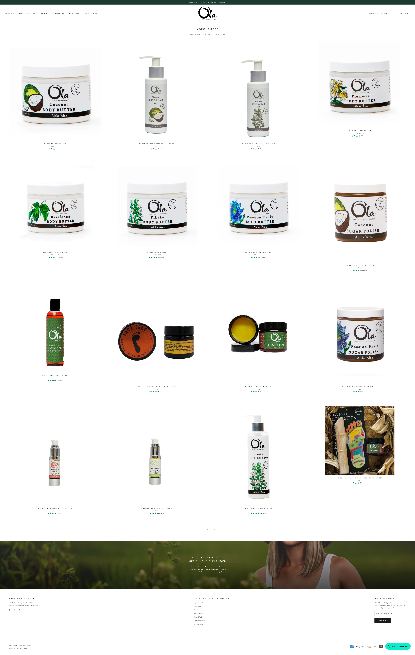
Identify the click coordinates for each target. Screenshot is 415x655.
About (96, 13)
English (372, 13)
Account (384, 13)
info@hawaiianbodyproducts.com (31, 605)
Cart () (404, 13)
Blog (86, 13)
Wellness (59, 13)
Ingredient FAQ (199, 603)
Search (394, 13)
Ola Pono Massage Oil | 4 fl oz (55, 375)
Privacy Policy (198, 613)
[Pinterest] (19, 610)
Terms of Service (199, 621)
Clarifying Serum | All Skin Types (55, 508)
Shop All (9, 13)
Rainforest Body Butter (55, 252)
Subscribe (383, 620)
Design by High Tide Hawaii (18, 648)
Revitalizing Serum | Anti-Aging (157, 508)
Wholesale (73, 13)
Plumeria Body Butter (360, 131)
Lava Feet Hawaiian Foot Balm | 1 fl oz (156, 386)
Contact (196, 610)
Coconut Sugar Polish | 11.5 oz (360, 265)
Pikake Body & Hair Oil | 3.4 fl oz (258, 144)
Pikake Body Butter (157, 252)
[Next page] (214, 529)
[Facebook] (9, 610)
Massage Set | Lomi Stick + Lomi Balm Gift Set (360, 478)
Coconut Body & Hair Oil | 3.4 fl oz (156, 144)
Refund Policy (198, 617)
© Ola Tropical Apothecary (21, 645)
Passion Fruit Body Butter (258, 252)
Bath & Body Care (27, 13)
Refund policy (198, 624)
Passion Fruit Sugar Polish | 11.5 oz (359, 386)
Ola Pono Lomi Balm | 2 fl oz (258, 386)
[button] (51, 149)
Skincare (45, 13)
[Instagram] (14, 610)
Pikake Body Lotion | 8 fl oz (258, 508)
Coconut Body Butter (55, 144)
